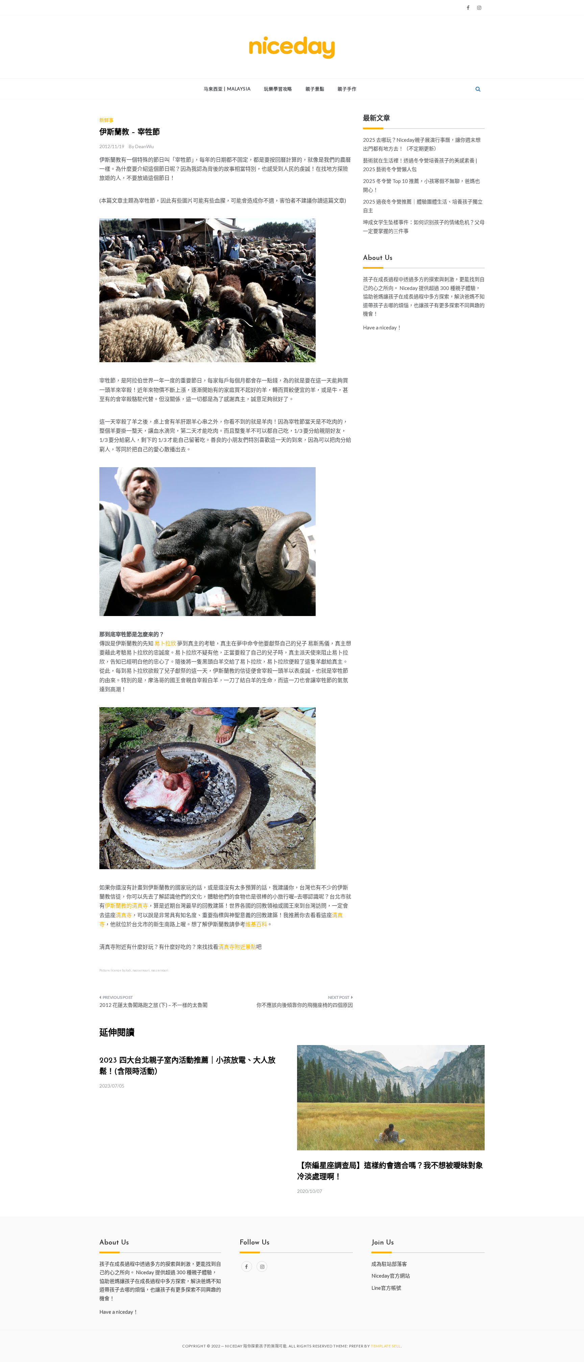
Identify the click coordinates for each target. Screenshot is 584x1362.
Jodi (128, 970)
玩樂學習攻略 (278, 88)
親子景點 (315, 88)
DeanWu (144, 146)
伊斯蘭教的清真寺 (126, 905)
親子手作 (347, 88)
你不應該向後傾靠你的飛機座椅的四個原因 (305, 1005)
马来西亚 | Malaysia (227, 88)
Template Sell (386, 1346)
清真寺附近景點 (237, 946)
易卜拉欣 (165, 643)
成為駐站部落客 (389, 1264)
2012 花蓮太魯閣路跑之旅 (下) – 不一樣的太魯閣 (153, 1005)
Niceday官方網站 (390, 1276)
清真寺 (124, 915)
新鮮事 (106, 120)
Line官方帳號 (386, 1288)
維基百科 (256, 924)
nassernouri (141, 970)
